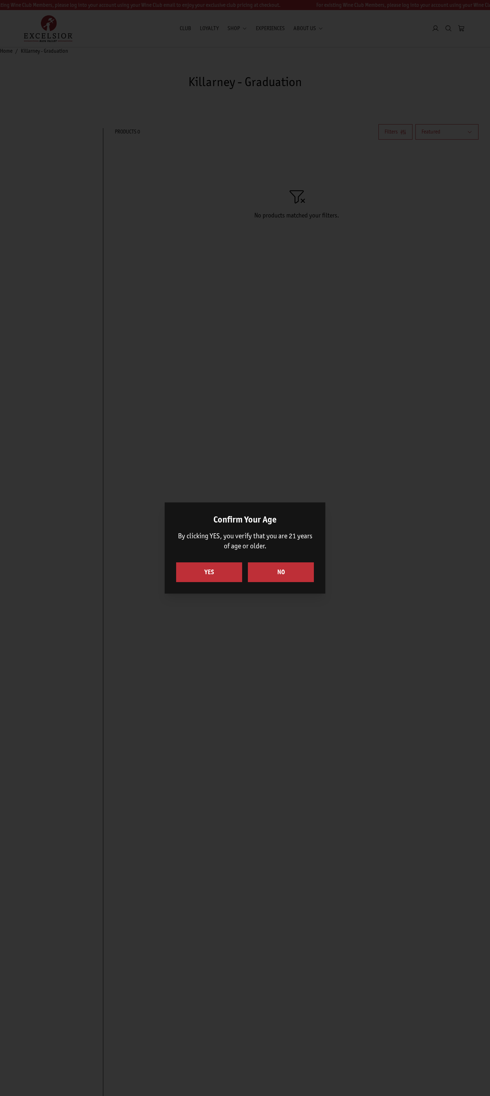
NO (281, 572)
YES (209, 572)
